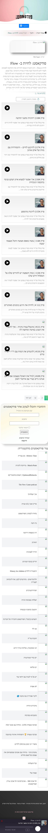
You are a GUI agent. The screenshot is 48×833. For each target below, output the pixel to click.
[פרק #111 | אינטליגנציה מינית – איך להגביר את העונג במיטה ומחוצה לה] (43, 322)
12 (35, 398)
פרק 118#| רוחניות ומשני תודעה (30, 118)
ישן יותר (28, 398)
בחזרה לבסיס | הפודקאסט (27, 513)
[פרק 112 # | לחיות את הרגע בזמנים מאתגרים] (39, 296)
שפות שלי (33, 773)
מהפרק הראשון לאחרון (29, 99)
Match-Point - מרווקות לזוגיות (26, 465)
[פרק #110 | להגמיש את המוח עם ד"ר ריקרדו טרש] (43, 346)
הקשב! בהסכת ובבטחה (28, 610)
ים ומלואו (33, 667)
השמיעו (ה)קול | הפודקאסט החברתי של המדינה (20, 619)
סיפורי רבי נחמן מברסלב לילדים (26, 744)
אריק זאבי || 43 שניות (29, 504)
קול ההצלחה (32, 763)
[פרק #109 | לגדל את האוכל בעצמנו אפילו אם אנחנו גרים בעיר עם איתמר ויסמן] (43, 371)
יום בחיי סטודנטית (30, 658)
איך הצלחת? (32, 494)
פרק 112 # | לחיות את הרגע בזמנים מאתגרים (24, 305)
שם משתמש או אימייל (24, 411)
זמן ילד (34, 629)
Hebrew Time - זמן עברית (27, 456)
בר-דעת (34, 523)
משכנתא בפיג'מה (31, 715)
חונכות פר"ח (32, 638)
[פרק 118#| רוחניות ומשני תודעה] (39, 109)
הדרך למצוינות (31, 552)
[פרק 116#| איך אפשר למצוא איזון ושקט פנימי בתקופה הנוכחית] (39, 170)
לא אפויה (33, 686)
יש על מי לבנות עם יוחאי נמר (26, 677)
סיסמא (24, 419)
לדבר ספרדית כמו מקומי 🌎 (27, 696)
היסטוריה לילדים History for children (23, 571)
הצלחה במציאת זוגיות (29, 600)
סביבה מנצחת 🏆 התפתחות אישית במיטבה (21, 734)
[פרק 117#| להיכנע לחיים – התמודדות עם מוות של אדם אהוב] (39, 138)
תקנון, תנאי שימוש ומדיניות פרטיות (36, 803)
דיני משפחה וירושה (30, 533)
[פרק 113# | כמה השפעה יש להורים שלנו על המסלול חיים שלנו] (39, 264)
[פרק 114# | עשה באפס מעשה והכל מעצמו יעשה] (39, 232)
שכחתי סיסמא (24, 438)
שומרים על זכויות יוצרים (9, 803)
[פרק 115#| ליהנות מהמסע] (39, 202)
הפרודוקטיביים (31, 590)
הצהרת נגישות (21, 803)
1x (27, 830)
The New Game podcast (28, 485)
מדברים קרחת (32, 706)
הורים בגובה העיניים (29, 562)
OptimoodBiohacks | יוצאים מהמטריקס (22, 475)
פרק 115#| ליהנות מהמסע (32, 211)
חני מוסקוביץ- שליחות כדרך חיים (25, 648)
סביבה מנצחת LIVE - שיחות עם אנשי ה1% (21, 725)
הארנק (34, 542)
